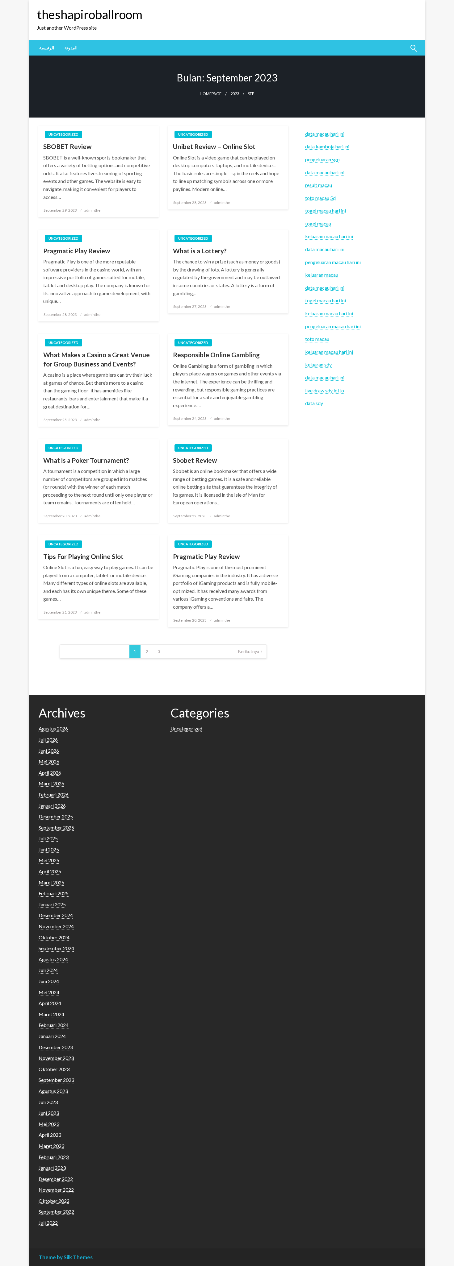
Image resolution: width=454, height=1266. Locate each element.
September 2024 (56, 948)
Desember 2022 (56, 1179)
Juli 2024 (48, 970)
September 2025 (56, 827)
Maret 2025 (51, 882)
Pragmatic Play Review (76, 250)
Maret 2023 (51, 1146)
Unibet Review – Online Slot (214, 146)
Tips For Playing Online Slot (83, 556)
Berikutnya (248, 651)
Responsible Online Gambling (216, 354)
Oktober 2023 (54, 1069)
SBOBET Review (67, 146)
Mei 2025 (49, 860)
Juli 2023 (48, 1102)
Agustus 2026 (53, 728)
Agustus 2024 (53, 959)
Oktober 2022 (54, 1201)
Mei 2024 (49, 992)
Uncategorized (63, 134)
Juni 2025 (49, 849)
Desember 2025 (56, 816)
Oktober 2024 (54, 937)
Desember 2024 (56, 915)
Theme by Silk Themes (66, 1257)
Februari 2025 (54, 893)
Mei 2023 (49, 1124)
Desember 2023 (56, 1047)
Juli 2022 (48, 1223)
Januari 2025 (52, 904)
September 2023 (56, 1080)
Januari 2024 (52, 1036)
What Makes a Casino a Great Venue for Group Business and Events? (96, 359)
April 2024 (50, 1003)
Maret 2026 (51, 783)
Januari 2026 (52, 806)
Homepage (210, 94)
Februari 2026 (54, 794)
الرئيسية (46, 47)
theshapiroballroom (89, 14)
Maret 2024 (51, 1014)
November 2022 (56, 1190)
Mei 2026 (49, 761)
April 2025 (50, 871)
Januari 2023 (52, 1168)
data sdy (314, 403)
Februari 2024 (54, 1025)
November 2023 (56, 1058)
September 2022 (56, 1211)
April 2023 (50, 1135)
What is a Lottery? (200, 250)
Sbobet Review (195, 460)
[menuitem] (46, 48)
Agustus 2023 (53, 1091)
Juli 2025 (48, 838)
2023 (234, 94)
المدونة (71, 47)
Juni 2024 (49, 981)
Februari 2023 (54, 1157)
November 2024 (56, 926)
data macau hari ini (324, 172)
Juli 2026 (48, 740)
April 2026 (50, 773)
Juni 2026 (49, 751)
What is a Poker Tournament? (86, 460)
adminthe (92, 210)
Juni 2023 (49, 1113)
